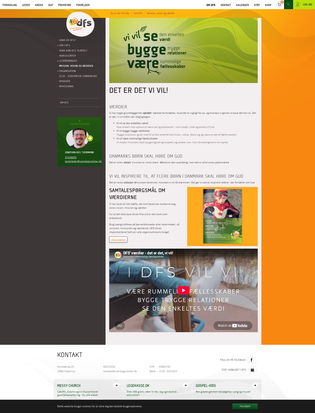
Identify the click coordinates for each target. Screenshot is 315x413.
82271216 (109, 367)
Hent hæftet (118, 240)
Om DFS (138, 13)
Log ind (307, 4)
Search (288, 4)
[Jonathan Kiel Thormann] (79, 138)
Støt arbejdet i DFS (234, 370)
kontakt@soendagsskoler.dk (120, 371)
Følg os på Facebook (233, 360)
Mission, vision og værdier (161, 13)
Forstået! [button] (245, 406)
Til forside (80, 24)
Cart (279, 4)
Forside (125, 13)
